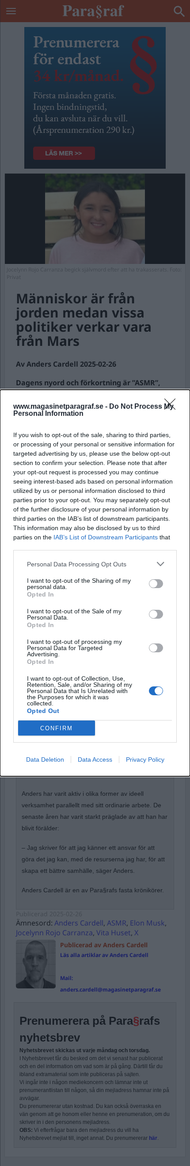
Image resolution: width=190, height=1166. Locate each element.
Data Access (95, 759)
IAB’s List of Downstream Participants (105, 537)
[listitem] (95, 564)
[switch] (156, 583)
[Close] (172, 407)
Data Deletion (45, 759)
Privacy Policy (145, 759)
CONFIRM (56, 728)
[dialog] (95, 583)
